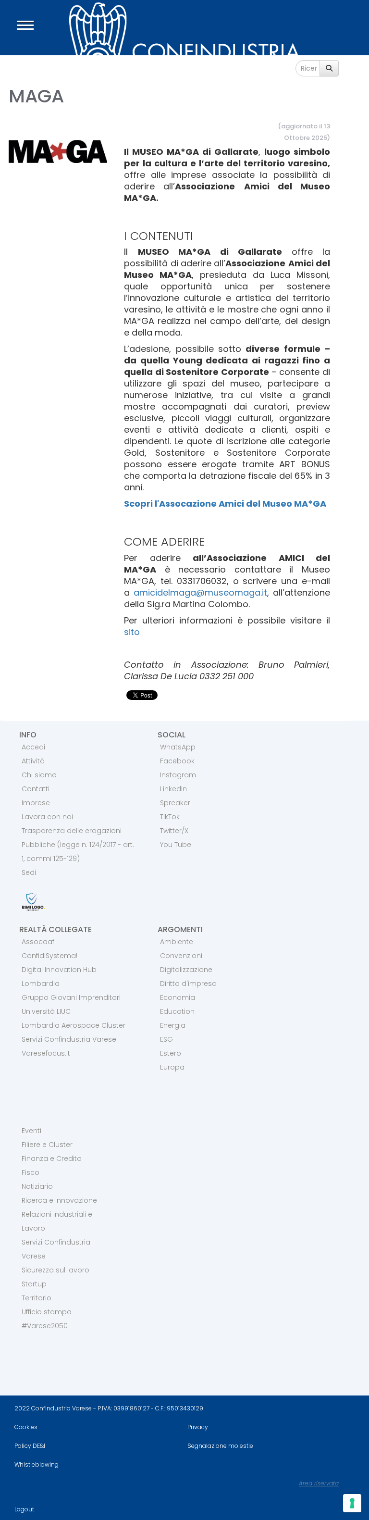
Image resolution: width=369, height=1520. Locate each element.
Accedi (33, 747)
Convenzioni (181, 955)
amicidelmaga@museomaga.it (200, 592)
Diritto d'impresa (188, 983)
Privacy (197, 1427)
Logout (24, 1509)
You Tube (175, 844)
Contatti (35, 789)
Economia (177, 997)
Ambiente (176, 942)
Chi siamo (39, 775)
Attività (33, 761)
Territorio (36, 1298)
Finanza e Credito (52, 1158)
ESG (166, 1039)
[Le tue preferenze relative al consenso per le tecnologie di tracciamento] (352, 1503)
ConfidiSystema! (49, 955)
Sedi (29, 872)
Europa (172, 1067)
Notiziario (37, 1186)
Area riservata (319, 1483)
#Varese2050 (45, 1326)
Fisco (30, 1172)
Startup (34, 1284)
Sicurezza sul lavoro (55, 1270)
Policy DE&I (29, 1446)
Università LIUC (46, 1011)
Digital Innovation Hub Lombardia (59, 976)
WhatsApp (178, 747)
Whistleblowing (36, 1464)
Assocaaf (38, 942)
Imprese (36, 803)
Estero (170, 1053)
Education (177, 1011)
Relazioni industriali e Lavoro (57, 1221)
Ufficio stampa (47, 1312)
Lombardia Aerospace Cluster (73, 1025)
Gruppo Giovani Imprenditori (71, 997)
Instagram (178, 775)
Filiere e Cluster (47, 1144)
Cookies (25, 1427)
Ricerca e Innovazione (59, 1200)
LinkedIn (173, 789)
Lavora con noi (47, 817)
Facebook (177, 761)
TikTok (170, 817)
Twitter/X (174, 830)
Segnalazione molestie (220, 1446)
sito (132, 632)
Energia (172, 1025)
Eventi (31, 1130)
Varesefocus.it (46, 1053)
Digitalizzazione (186, 969)
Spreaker (175, 803)
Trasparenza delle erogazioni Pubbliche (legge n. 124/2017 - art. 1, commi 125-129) (78, 844)
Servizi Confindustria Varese (69, 1039)
